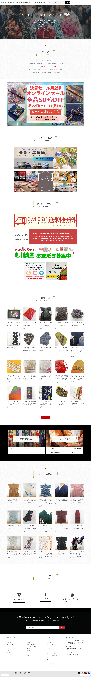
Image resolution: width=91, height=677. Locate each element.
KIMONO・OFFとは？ (52, 642)
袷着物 (28, 650)
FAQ (47, 659)
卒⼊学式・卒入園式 (55, 452)
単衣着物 (29, 652)
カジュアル (26, 448)
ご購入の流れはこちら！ (19, 602)
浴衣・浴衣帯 (30, 654)
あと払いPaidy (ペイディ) (52, 655)
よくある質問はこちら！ (45, 601)
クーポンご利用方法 (51, 650)
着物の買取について (51, 657)
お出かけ (74, 452)
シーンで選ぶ (50, 646)
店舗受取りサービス (51, 654)
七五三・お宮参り (77, 448)
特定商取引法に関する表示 (53, 665)
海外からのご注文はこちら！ (72, 602)
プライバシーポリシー (52, 663)
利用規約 (49, 661)
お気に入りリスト (51, 641)
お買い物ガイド (50, 648)
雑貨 (28, 655)
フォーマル (13, 448)
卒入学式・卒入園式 (31, 646)
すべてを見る (45, 417)
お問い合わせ (50, 667)
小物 (35, 452)
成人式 (64, 448)
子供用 (8, 650)
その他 (8, 652)
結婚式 (52, 448)
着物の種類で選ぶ (51, 644)
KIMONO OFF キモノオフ (43, 675)
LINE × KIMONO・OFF (52, 652)
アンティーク (38, 448)
